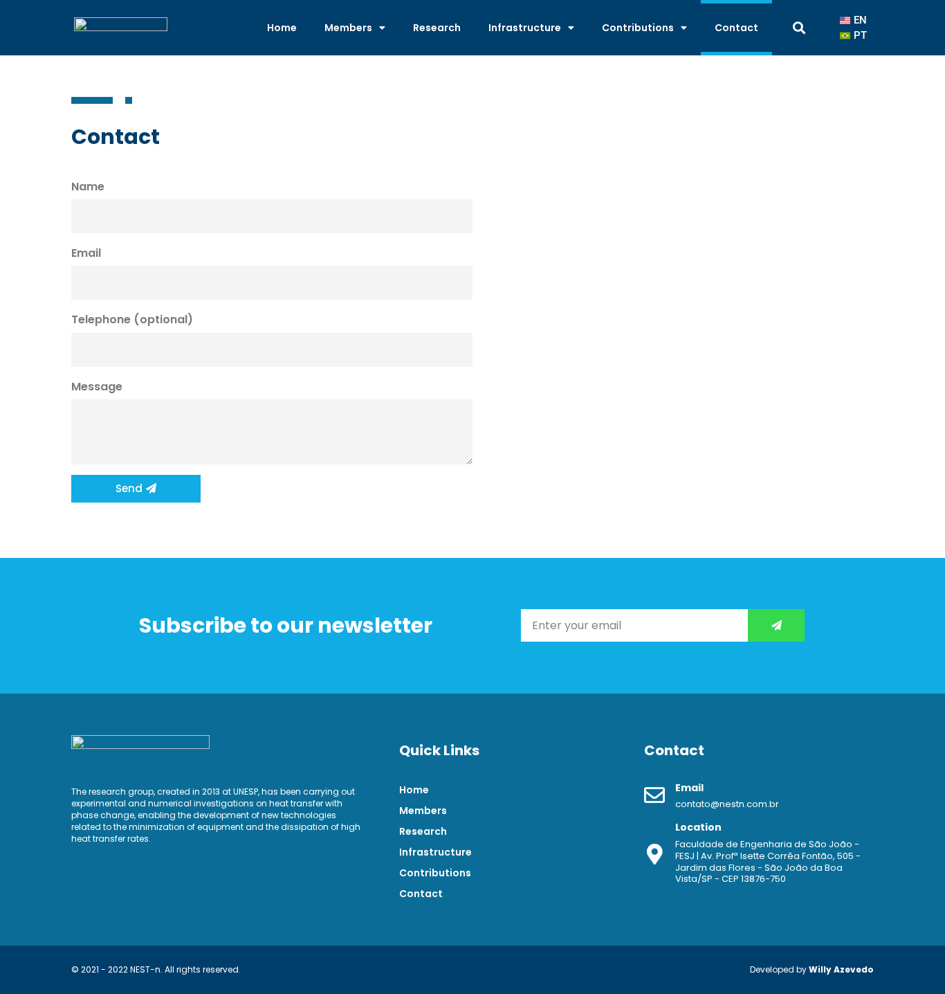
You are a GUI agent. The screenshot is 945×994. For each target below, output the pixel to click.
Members (348, 28)
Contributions (638, 28)
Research (437, 28)
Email (86, 253)
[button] (799, 28)
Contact (736, 28)
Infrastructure (524, 28)
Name (87, 187)
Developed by (812, 969)
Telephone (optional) (132, 319)
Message (96, 387)
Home (282, 28)
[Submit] (776, 625)
